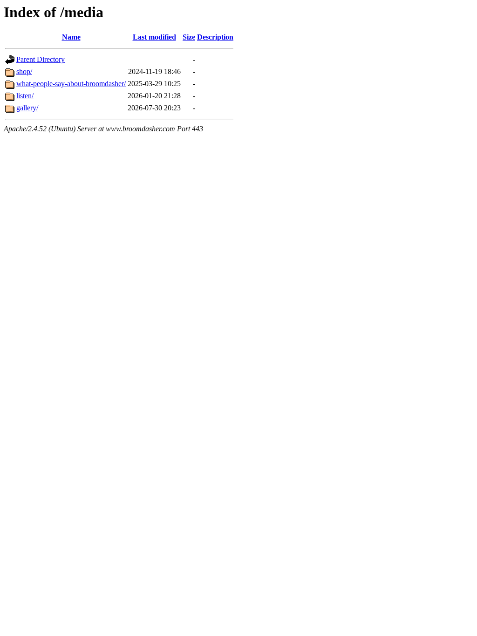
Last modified (154, 37)
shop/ (24, 71)
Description (215, 37)
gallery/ (27, 108)
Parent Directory (40, 59)
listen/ (25, 96)
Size (189, 37)
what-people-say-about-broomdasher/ (71, 84)
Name (71, 37)
